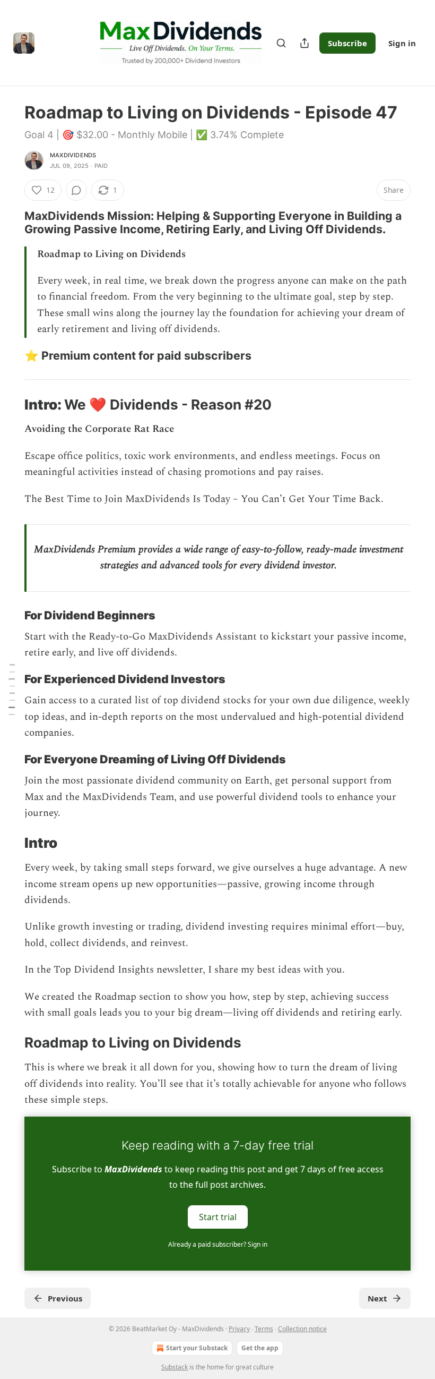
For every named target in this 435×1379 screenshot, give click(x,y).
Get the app (260, 1347)
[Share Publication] (304, 43)
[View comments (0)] (76, 190)
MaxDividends (73, 155)
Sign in (402, 43)
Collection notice (302, 1328)
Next (377, 1298)
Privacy (239, 1328)
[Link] (9, 222)
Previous (65, 1298)
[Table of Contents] (11, 689)
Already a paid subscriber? (217, 1244)
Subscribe (347, 43)
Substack (174, 1367)
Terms (264, 1328)
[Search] (281, 43)
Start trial (218, 1217)
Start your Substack (197, 1347)
